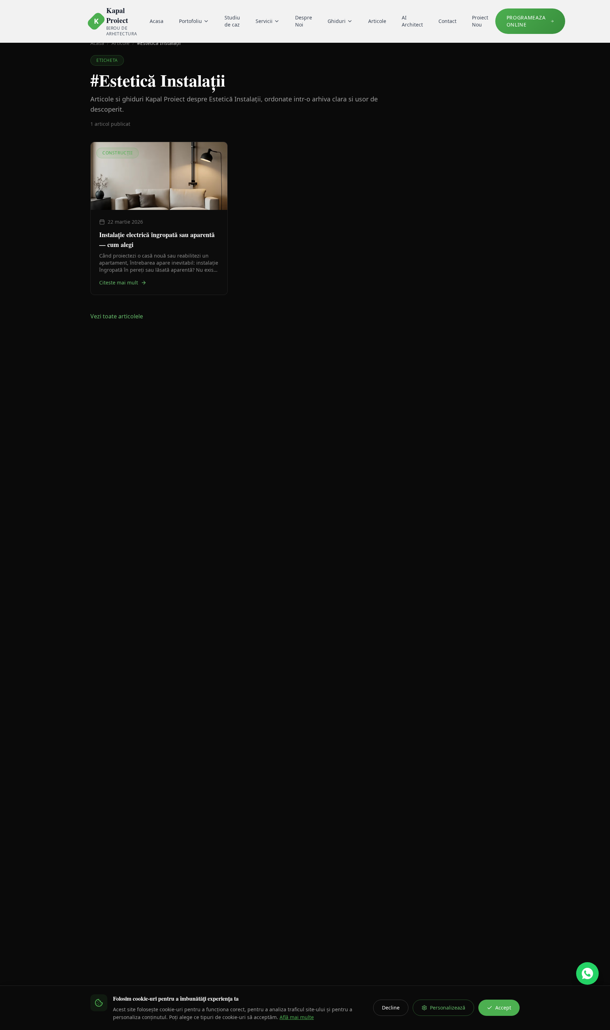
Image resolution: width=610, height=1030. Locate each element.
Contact (447, 21)
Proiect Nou (480, 21)
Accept (503, 1007)
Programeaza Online (526, 21)
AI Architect (412, 21)
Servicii (264, 21)
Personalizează (447, 1007)
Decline (391, 1007)
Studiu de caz (232, 21)
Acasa (156, 21)
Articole (377, 21)
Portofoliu (190, 21)
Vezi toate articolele (116, 316)
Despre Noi (303, 21)
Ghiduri (337, 21)
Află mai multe (297, 1017)
